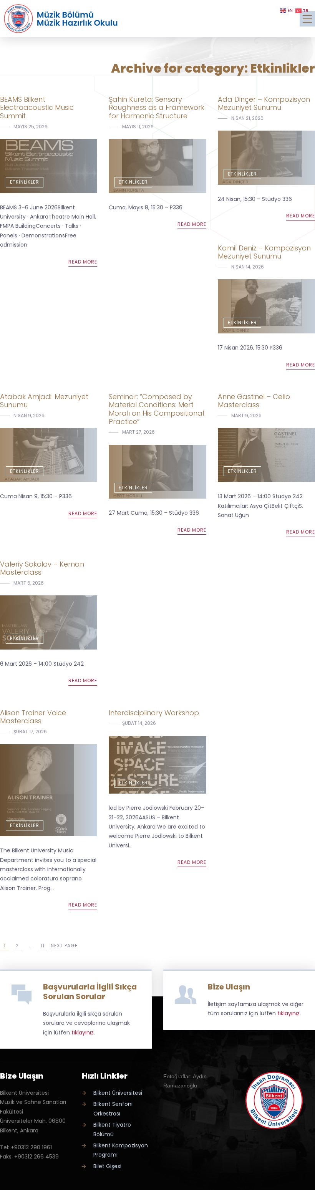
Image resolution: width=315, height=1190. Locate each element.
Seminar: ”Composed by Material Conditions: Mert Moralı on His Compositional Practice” (156, 409)
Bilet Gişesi (107, 1166)
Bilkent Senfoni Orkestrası (113, 1108)
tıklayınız (82, 1032)
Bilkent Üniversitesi (117, 1093)
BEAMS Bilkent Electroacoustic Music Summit (37, 107)
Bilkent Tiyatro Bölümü (112, 1129)
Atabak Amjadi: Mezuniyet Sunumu (44, 401)
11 (43, 945)
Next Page (64, 945)
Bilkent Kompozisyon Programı (120, 1150)
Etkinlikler (24, 182)
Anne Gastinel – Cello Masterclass (254, 401)
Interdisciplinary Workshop (154, 713)
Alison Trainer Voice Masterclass (33, 717)
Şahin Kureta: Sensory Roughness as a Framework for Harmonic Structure (156, 107)
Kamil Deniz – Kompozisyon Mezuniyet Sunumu (264, 252)
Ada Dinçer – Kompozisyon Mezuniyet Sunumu (264, 103)
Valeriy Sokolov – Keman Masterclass (42, 568)
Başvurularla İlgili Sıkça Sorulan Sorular (90, 991)
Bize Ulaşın (229, 986)
